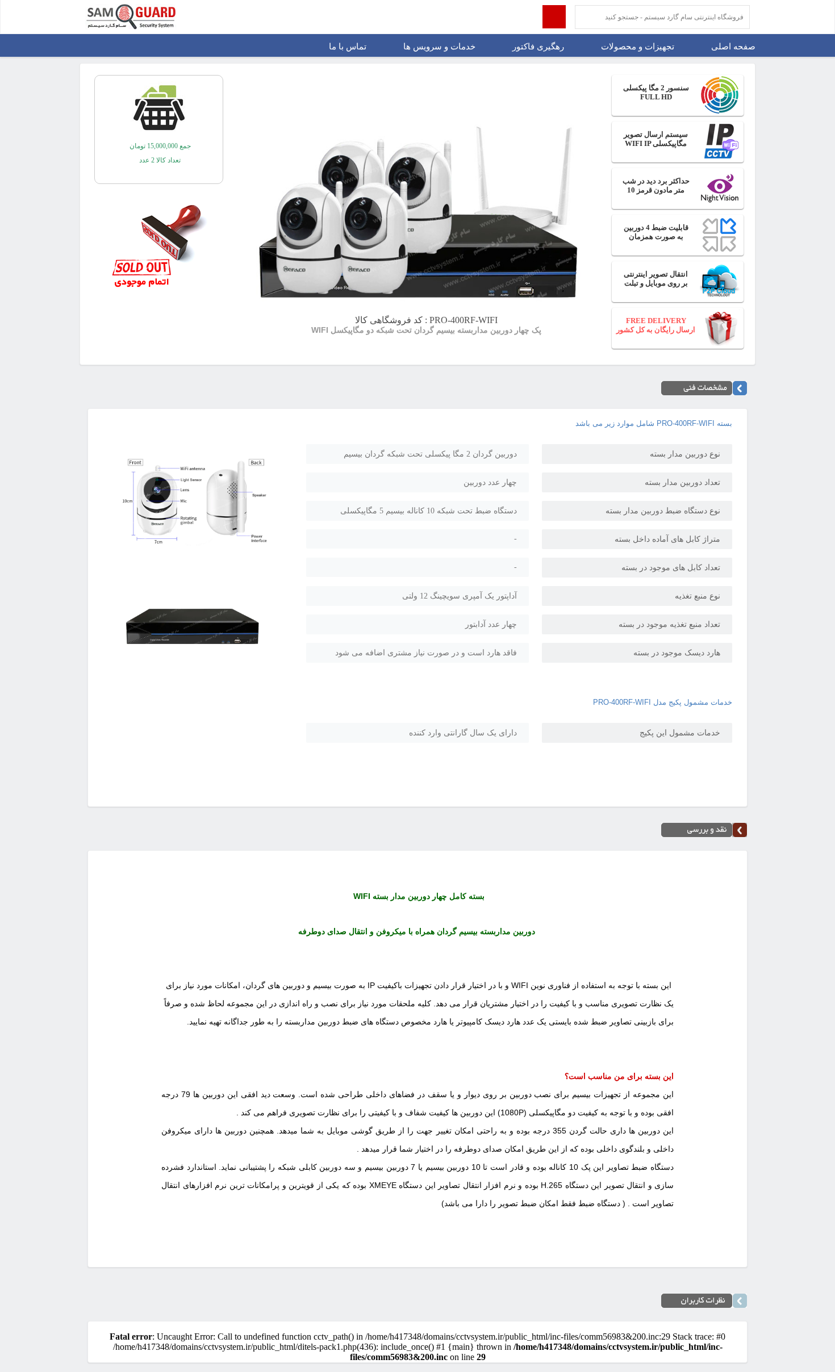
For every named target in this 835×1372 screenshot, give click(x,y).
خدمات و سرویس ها (439, 46)
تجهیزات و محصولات (637, 46)
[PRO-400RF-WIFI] (193, 551)
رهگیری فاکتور (538, 46)
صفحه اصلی (733, 46)
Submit (554, 17)
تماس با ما (347, 46)
